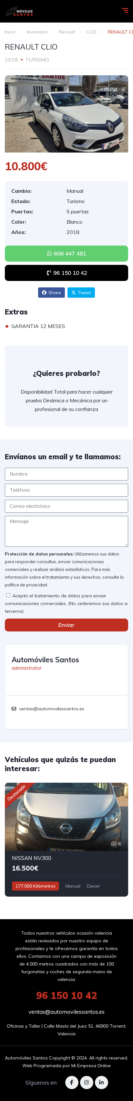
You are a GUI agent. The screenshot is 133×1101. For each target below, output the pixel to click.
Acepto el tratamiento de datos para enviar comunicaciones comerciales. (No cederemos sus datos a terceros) (66, 603)
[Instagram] (86, 1082)
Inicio (10, 32)
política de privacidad (26, 584)
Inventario (37, 32)
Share (54, 292)
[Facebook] (71, 1082)
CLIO (92, 32)
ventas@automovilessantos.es (66, 1011)
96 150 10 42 (66, 995)
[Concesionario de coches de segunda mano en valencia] (19, 11)
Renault (67, 32)
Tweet (84, 292)
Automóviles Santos (45, 659)
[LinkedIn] (101, 1082)
